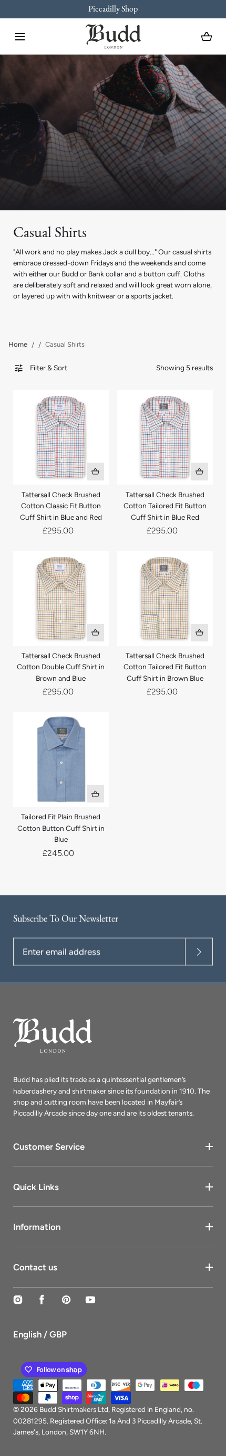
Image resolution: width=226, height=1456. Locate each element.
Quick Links (36, 1187)
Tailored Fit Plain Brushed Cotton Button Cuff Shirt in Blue (61, 827)
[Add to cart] (96, 471)
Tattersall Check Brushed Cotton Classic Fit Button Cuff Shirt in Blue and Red (61, 505)
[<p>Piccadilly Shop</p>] (113, 9)
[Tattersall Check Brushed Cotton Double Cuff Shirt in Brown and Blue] (60, 598)
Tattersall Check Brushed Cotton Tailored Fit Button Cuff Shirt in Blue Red (165, 505)
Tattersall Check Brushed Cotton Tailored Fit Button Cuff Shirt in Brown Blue (165, 666)
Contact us (35, 1267)
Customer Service (49, 1146)
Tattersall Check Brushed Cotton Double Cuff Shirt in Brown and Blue (61, 666)
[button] (20, 37)
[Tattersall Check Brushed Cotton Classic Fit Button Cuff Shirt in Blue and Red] (60, 437)
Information (36, 1227)
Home (17, 344)
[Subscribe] (199, 952)
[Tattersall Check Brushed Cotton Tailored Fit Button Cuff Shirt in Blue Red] (164, 437)
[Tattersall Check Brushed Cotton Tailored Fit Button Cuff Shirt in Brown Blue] (164, 598)
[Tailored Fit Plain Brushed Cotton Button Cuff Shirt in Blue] (60, 759)
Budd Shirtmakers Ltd (73, 1409)
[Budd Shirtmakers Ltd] (113, 36)
